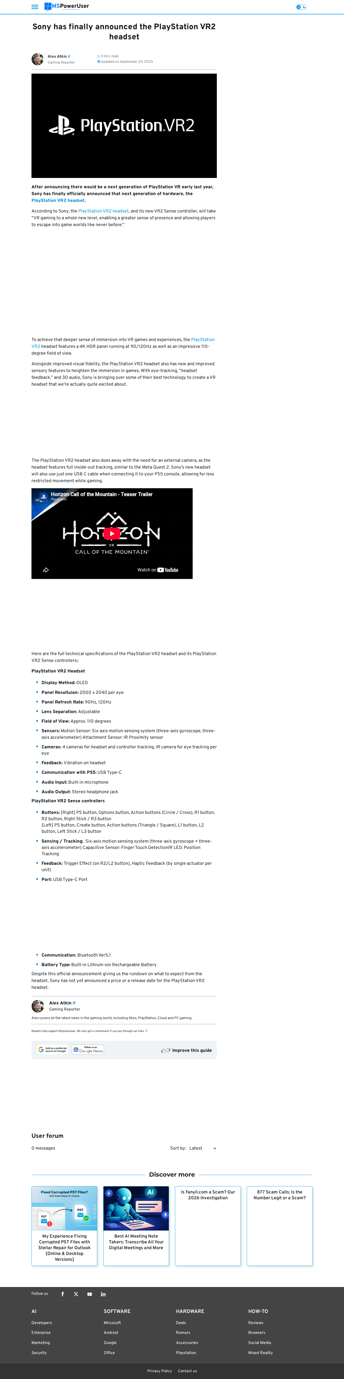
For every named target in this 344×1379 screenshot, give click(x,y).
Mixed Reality (260, 1353)
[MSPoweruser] (66, 7)
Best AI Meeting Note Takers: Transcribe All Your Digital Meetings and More (136, 1242)
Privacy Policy (159, 1371)
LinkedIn (103, 1294)
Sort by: (178, 1148)
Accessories (187, 1342)
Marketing (40, 1342)
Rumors (183, 1332)
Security (39, 1353)
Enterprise (41, 1332)
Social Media (259, 1342)
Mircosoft (112, 1323)
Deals (181, 1323)
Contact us (187, 1371)
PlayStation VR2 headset (57, 201)
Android (111, 1332)
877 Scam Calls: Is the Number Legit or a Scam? (280, 1195)
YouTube (89, 1294)
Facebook (62, 1294)
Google (110, 1342)
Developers (41, 1323)
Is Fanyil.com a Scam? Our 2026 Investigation (208, 1195)
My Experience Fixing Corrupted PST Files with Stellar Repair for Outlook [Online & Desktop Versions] (64, 1248)
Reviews (255, 1323)
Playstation (186, 1353)
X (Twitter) (76, 1294)
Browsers (256, 1332)
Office (109, 1353)
